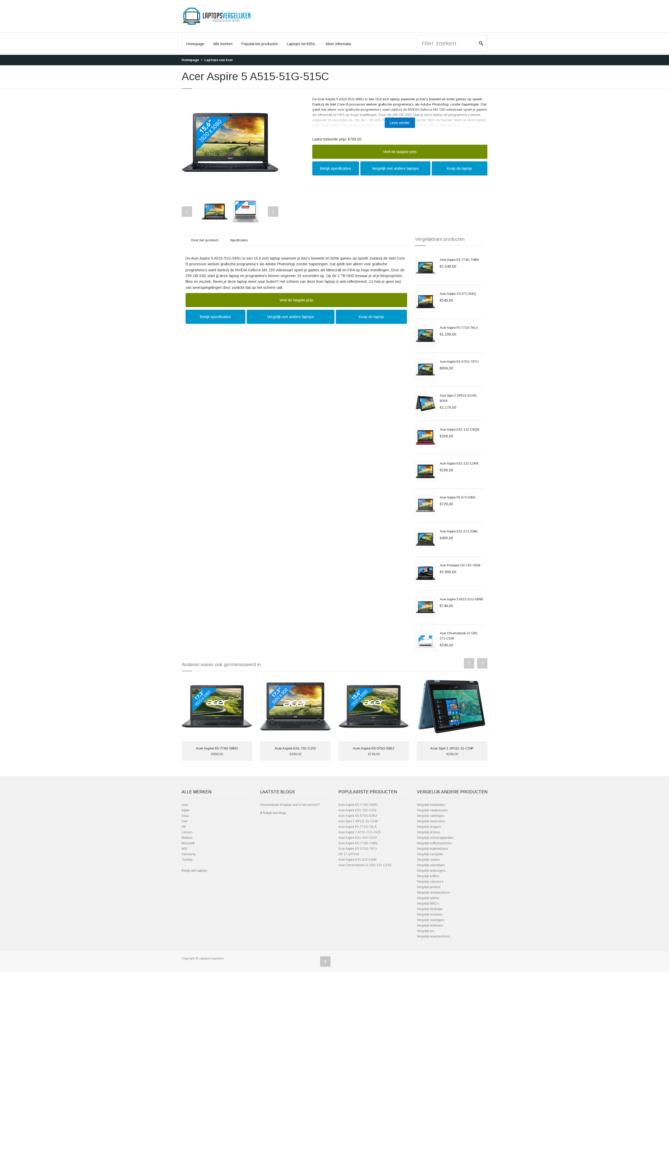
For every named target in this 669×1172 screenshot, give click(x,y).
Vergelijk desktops (429, 909)
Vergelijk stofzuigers (431, 870)
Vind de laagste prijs (400, 152)
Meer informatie (338, 44)
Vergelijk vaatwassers (432, 810)
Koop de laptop (459, 168)
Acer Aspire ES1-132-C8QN (459, 429)
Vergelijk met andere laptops (395, 168)
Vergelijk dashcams (431, 821)
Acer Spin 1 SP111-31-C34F (452, 748)
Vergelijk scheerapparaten (435, 838)
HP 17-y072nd (348, 854)
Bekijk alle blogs (274, 813)
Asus (185, 816)
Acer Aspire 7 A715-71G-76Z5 (359, 832)
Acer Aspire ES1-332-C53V (357, 838)
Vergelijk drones (428, 832)
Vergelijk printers (428, 887)
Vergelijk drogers (429, 827)
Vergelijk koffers (428, 876)
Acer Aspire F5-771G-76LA (459, 328)
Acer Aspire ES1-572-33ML (459, 531)
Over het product (204, 240)
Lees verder (400, 123)
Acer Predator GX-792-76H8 (460, 565)
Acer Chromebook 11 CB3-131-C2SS (364, 865)
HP (184, 827)
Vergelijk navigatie (430, 854)
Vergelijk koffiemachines (434, 843)
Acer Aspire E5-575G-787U (459, 362)
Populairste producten (259, 44)
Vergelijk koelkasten (431, 805)
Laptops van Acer (218, 60)
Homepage (195, 44)
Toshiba (187, 860)
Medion (187, 838)
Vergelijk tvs (425, 931)
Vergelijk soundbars (431, 865)
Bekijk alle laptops (194, 870)
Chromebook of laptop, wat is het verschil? (290, 805)
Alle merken (223, 44)
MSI (184, 849)
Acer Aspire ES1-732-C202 (295, 748)
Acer (185, 805)
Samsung (188, 854)
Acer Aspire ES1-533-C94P (357, 860)
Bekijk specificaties (335, 168)
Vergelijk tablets (428, 898)
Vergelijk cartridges (430, 816)
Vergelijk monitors (429, 914)
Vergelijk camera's (430, 881)
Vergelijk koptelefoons (432, 849)
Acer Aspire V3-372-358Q (458, 294)
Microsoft (188, 843)
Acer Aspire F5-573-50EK (458, 497)
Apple (185, 810)
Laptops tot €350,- (302, 44)
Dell (184, 821)
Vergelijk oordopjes (430, 920)
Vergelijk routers (428, 860)
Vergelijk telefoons (430, 925)
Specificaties (239, 240)
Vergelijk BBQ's (428, 903)
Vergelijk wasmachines (433, 936)
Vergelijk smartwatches (433, 892)
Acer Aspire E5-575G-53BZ (374, 748)
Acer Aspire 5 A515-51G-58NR (461, 599)
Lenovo (187, 832)
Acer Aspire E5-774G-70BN (459, 260)
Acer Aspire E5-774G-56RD (217, 748)
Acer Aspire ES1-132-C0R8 (459, 463)
